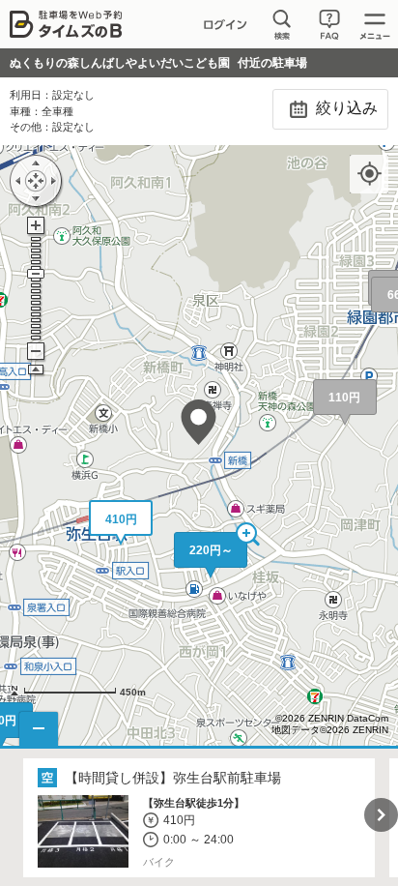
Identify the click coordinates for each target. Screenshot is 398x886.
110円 (344, 397)
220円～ (211, 550)
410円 (121, 519)
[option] (199, 818)
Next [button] (381, 815)
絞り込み (345, 108)
